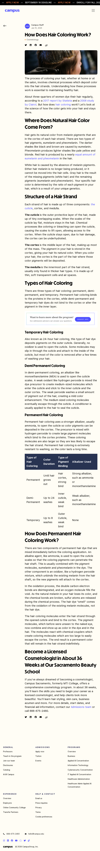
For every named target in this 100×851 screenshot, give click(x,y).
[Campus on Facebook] (12, 840)
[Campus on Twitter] (25, 840)
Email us (38, 798)
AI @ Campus (8, 774)
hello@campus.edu (36, 834)
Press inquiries (41, 803)
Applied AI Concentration (78, 761)
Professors (7, 752)
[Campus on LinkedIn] (8, 840)
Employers (7, 803)
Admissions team (81, 707)
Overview (72, 752)
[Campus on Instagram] (4, 840)
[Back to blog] (5, 26)
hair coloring (63, 104)
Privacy (38, 808)
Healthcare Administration (79, 779)
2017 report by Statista (57, 100)
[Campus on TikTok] (29, 840)
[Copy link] (46, 45)
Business (71, 756)
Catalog (6, 770)
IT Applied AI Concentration (79, 774)
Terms (38, 812)
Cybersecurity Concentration (80, 770)
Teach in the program (12, 756)
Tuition (38, 756)
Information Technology (78, 765)
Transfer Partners (10, 812)
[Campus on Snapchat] (21, 840)
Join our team (9, 761)
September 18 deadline (38, 2)
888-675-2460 (13, 834)
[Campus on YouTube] (16, 840)
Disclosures (8, 765)
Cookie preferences (43, 817)
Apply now (39, 752)
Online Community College (14, 808)
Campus (12, 11)
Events (38, 761)
